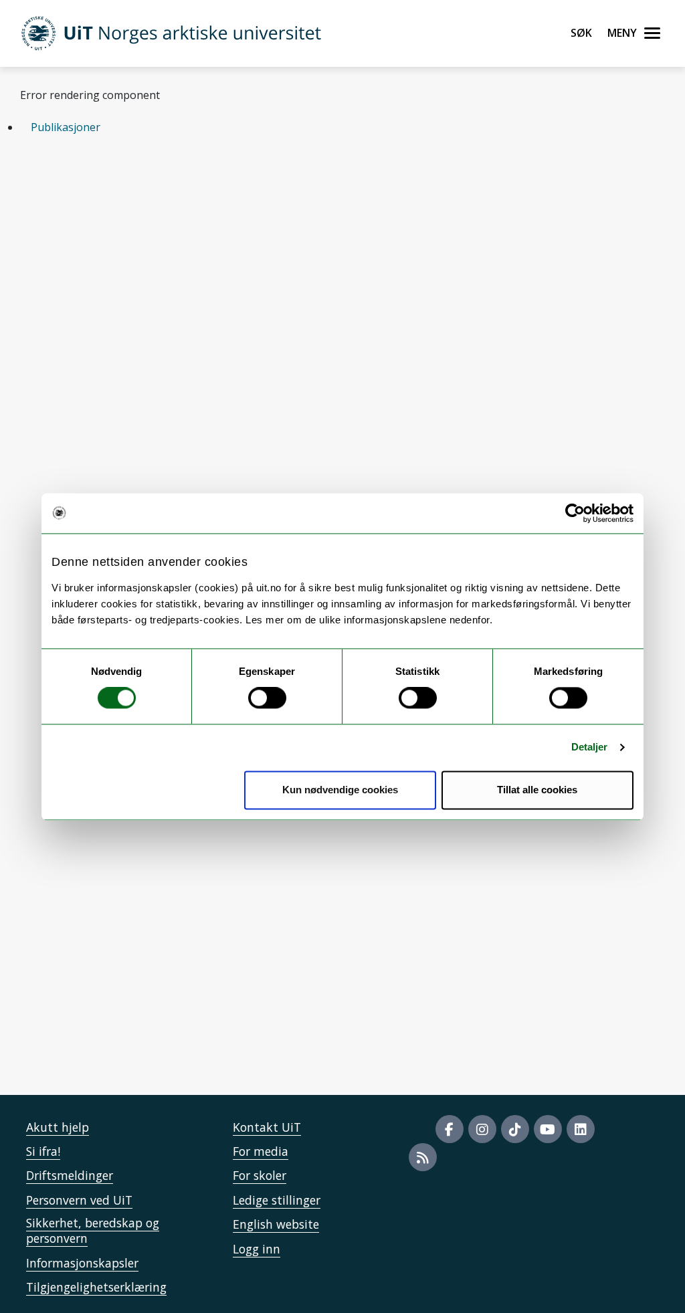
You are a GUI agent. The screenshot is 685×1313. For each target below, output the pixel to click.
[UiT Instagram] (482, 1129)
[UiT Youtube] (548, 1129)
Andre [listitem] (428, 197)
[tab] (342, 127)
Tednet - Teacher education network (131, 939)
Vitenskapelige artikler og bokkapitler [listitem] (140, 197)
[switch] (267, 698)
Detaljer (589, 747)
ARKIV (70, 270)
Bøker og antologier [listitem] (324, 197)
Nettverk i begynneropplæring (116, 857)
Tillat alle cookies (537, 789)
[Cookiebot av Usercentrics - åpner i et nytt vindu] (574, 513)
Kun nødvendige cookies (340, 789)
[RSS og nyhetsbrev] (423, 1157)
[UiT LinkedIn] (581, 1129)
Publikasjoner (65, 127)
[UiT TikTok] (515, 1129)
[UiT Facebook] (449, 1129)
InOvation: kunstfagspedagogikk (121, 820)
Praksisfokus (72, 976)
